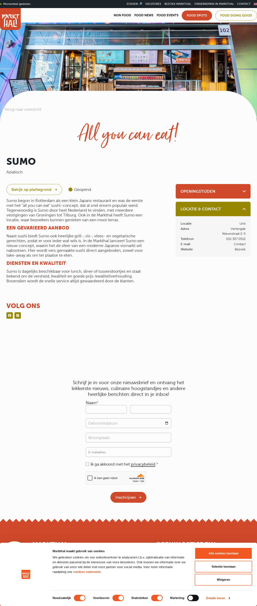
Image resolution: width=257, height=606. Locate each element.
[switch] (118, 598)
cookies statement (87, 571)
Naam (91, 402)
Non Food (122, 15)
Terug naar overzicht (22, 109)
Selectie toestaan (224, 566)
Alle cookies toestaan (224, 553)
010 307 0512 (236, 239)
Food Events (167, 15)
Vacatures (153, 4)
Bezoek (240, 249)
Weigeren (223, 579)
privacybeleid (143, 464)
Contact (244, 4)
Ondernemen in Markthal (214, 4)
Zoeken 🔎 (134, 4)
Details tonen (215, 598)
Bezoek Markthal (177, 4)
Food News (143, 15)
